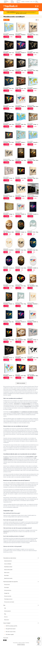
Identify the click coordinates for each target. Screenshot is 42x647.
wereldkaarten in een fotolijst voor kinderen (29, 411)
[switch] (39, 644)
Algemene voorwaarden (21, 642)
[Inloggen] (36, 6)
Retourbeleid (27, 642)
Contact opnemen (7, 611)
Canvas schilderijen (7, 563)
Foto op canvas (7, 584)
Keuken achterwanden (8, 569)
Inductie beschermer (8, 561)
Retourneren (6, 619)
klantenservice (6, 531)
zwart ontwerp (16, 403)
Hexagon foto (6, 593)
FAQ (5, 608)
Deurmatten (6, 575)
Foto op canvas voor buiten (9, 602)
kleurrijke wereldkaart (26, 403)
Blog (5, 614)
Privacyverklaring (15, 642)
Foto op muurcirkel (7, 596)
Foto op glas (6, 587)
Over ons (6, 616)
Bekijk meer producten (21, 383)
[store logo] (11, 6)
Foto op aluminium (7, 590)
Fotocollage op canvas (8, 599)
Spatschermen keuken (8, 578)
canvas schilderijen (29, 456)
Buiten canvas (6, 572)
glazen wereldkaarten (14, 411)
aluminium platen (28, 406)
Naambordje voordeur (8, 566)
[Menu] (40, 637)
